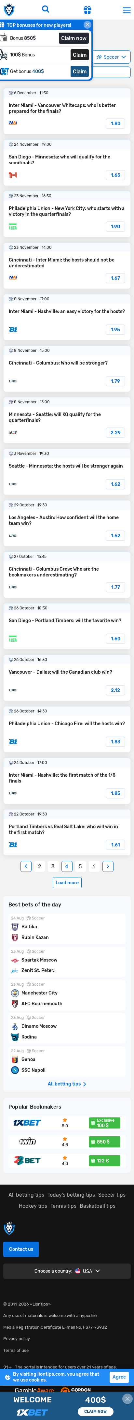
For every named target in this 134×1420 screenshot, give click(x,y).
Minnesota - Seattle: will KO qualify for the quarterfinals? (67, 420)
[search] (45, 10)
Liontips (10, 10)
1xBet (67, 1406)
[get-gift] (87, 10)
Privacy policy (16, 1338)
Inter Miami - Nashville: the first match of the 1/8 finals (67, 781)
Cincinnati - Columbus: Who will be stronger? (67, 369)
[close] (87, 25)
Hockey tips (33, 1206)
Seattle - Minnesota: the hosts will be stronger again (67, 472)
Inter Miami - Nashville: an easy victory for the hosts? (67, 317)
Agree (119, 1377)
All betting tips (26, 1195)
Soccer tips (112, 1195)
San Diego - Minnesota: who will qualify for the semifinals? (67, 163)
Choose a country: (53, 1271)
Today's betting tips (71, 1195)
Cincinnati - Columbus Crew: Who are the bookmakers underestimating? (67, 575)
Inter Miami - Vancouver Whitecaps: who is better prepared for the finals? (67, 111)
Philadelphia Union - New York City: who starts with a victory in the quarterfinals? (67, 214)
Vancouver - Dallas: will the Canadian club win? (67, 678)
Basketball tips (97, 1206)
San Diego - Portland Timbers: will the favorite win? (67, 626)
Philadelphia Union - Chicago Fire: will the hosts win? (67, 729)
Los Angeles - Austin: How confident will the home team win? (67, 523)
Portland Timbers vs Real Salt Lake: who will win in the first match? (67, 832)
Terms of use (16, 1350)
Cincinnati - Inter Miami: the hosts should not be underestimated (67, 266)
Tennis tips (63, 1206)
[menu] (127, 10)
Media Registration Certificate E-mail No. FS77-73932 (55, 1327)
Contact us (21, 1249)
